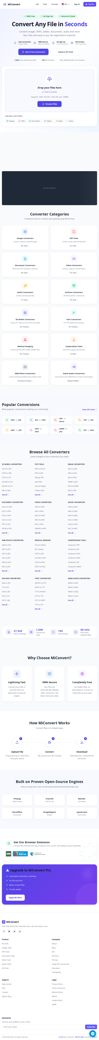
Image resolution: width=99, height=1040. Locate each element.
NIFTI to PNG (40, 566)
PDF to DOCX (40, 469)
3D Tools (5, 968)
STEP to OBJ (6, 473)
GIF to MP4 (39, 511)
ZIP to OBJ (6, 600)
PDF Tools (39, 464)
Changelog (56, 972)
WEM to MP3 (73, 583)
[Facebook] (4, 931)
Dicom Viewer (40, 545)
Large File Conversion (60, 964)
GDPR (54, 1004)
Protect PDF (39, 490)
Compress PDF (74, 545)
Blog (54, 948)
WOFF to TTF (40, 587)
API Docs (55, 956)
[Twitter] (14, 931)
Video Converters (43, 502)
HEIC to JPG (72, 469)
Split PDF (38, 482)
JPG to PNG (72, 477)
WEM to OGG (73, 591)
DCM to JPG (39, 553)
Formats (54, 4)
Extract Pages (40, 486)
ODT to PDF (6, 511)
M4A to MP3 (73, 507)
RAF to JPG (6, 566)
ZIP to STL (6, 596)
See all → (5, 495)
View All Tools (88, 409)
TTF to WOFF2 (40, 591)
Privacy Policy (57, 984)
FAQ (3, 988)
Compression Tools (77, 540)
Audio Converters (76, 502)
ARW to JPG (6, 545)
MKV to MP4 (40, 520)
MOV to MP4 (40, 515)
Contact (5, 992)
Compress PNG (74, 553)
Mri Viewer (39, 549)
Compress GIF (73, 562)
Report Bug (6, 996)
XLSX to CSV (6, 520)
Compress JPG (73, 549)
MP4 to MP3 (39, 507)
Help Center (7, 984)
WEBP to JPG (73, 482)
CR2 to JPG (6, 553)
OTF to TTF (39, 596)
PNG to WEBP (73, 486)
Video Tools (6, 960)
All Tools (5, 943)
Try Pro (91, 4)
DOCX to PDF (7, 507)
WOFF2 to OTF (40, 583)
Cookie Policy (57, 1000)
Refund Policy (57, 992)
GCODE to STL (7, 482)
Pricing (55, 960)
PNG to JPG (72, 473)
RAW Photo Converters (13, 540)
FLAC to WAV (73, 520)
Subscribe (91, 1027)
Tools (45, 4)
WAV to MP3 (72, 511)
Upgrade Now (15, 897)
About (54, 943)
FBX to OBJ (6, 490)
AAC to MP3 (72, 528)
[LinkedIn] (20, 931)
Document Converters (12, 502)
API (37, 4)
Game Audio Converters (79, 578)
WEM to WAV (73, 587)
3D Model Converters (12, 464)
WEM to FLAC (73, 596)
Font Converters (43, 578)
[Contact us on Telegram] (92, 1033)
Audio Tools (6, 964)
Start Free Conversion (35, 52)
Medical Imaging (43, 540)
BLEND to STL (7, 486)
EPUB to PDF (7, 528)
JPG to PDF (72, 490)
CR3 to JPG (6, 558)
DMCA (54, 996)
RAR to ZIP (6, 583)
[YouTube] (9, 931)
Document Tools (8, 956)
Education (56, 968)
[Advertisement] (49, 150)
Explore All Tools (65, 52)
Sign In (77, 4)
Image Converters (76, 464)
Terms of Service (58, 988)
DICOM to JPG (40, 558)
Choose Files (51, 104)
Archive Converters (11, 578)
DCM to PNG (40, 562)
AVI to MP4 (39, 524)
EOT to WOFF (40, 600)
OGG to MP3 (73, 524)
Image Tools (7, 948)
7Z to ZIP (5, 587)
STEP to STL (6, 477)
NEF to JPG (6, 549)
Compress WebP (74, 566)
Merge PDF (39, 477)
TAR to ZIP (6, 591)
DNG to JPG (6, 562)
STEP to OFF (6, 469)
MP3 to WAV (72, 515)
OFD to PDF (6, 515)
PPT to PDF (6, 524)
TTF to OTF (39, 604)
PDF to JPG (39, 473)
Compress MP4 (74, 558)
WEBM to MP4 (40, 528)
